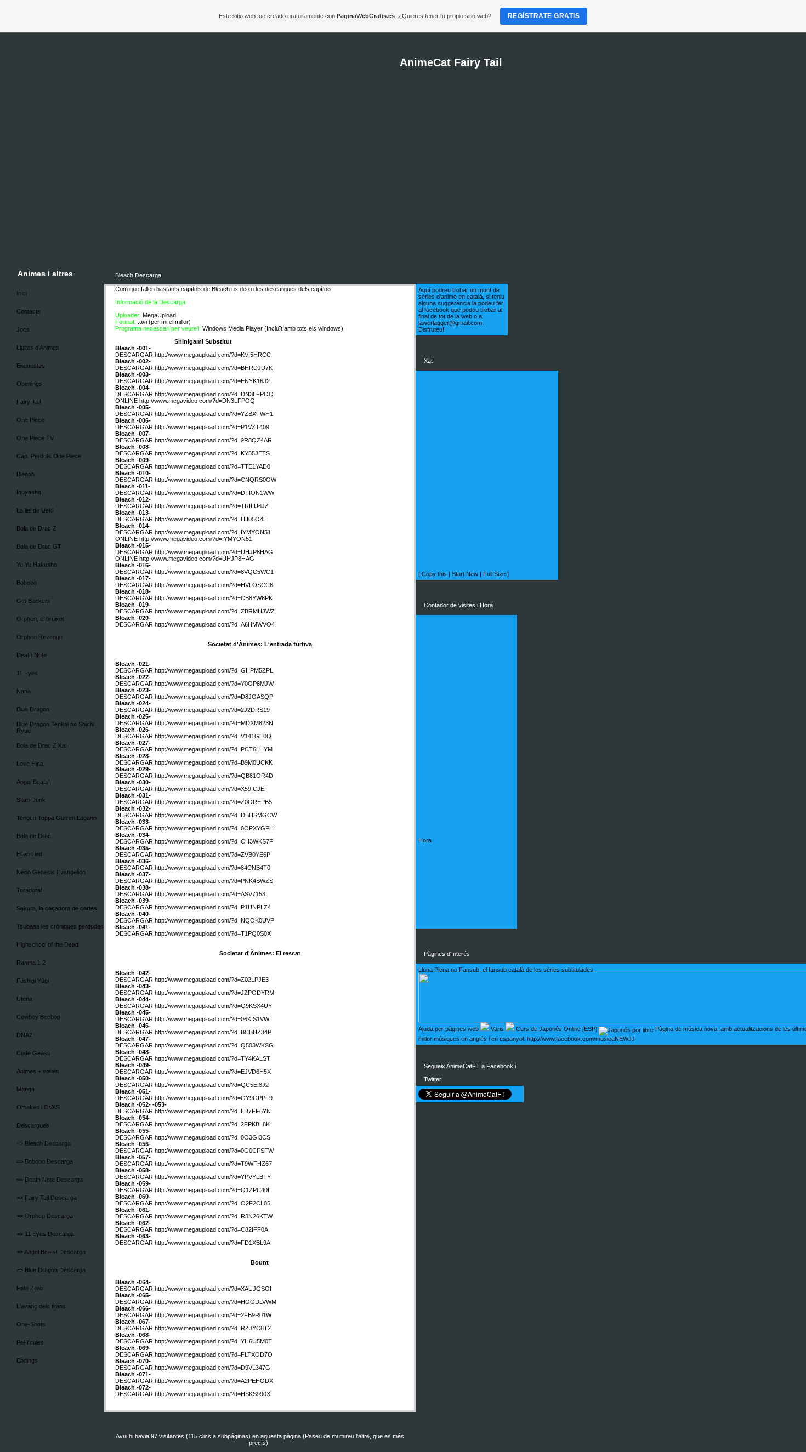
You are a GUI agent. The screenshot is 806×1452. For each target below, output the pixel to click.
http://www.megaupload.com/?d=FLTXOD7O (214, 1354)
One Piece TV (35, 438)
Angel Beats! (33, 781)
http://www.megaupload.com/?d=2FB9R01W (213, 1315)
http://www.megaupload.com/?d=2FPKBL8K (212, 1124)
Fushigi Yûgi (32, 980)
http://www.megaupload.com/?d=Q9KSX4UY (213, 1006)
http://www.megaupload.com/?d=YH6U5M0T (213, 1341)
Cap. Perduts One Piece (48, 456)
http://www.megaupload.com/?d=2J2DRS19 (212, 710)
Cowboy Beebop (38, 1016)
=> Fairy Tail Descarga (46, 1197)
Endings (27, 1360)
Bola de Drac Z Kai (41, 745)
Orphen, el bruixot (40, 619)
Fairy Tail (28, 401)
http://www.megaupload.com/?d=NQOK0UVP (214, 920)
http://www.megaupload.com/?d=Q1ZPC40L (213, 1190)
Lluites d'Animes (37, 347)
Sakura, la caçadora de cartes (56, 908)
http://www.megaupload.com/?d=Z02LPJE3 (212, 979)
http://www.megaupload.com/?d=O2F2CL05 (212, 1203)
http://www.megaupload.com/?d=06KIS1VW (212, 1019)
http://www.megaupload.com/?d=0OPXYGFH (214, 828)
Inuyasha (28, 492)
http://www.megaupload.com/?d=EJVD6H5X (213, 1071)
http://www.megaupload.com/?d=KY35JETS (212, 453)
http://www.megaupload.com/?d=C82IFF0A (211, 1229)
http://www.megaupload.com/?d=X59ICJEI (210, 788)
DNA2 (24, 1035)
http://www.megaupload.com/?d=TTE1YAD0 (212, 466)
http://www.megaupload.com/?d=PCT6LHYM (214, 749)
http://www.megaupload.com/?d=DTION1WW (214, 492)
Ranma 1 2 (31, 962)
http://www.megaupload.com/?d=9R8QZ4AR (213, 440)
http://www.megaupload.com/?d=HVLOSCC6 (214, 585)
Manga (25, 1089)
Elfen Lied (29, 854)
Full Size (494, 574)
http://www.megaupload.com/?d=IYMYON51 (213, 532)
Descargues (32, 1125)
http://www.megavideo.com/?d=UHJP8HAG (196, 558)
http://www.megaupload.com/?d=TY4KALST (212, 1058)
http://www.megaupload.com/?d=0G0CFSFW (214, 1150)
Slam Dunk (31, 799)
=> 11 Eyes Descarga (45, 1234)
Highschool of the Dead (47, 944)
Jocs (23, 329)
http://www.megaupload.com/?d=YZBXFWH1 (214, 414)
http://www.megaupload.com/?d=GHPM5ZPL (214, 670)
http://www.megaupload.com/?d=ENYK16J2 (212, 381)
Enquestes (30, 365)
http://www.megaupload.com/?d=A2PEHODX (214, 1380)
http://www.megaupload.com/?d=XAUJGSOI (213, 1288)
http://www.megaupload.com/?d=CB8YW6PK (214, 598)
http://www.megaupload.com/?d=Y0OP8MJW (214, 683)
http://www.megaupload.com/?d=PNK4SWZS (214, 881)
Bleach (25, 474)
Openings (29, 383)
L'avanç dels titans (41, 1306)
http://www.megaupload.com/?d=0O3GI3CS (212, 1137)
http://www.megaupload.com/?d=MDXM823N (214, 723)
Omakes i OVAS (38, 1107)
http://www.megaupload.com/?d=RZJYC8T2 (213, 1328)
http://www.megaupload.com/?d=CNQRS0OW (215, 479)
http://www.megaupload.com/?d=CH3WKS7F (214, 841)
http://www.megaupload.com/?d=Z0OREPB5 (213, 802)
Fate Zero (29, 1288)
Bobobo (26, 582)
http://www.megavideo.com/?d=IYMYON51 (195, 539)
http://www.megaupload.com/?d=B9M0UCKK (214, 762)
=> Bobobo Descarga (44, 1161)
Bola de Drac (33, 836)
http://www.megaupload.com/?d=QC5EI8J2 (212, 1084)
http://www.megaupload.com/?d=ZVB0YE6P (212, 854)
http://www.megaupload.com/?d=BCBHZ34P (213, 1032)
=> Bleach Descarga (43, 1143)
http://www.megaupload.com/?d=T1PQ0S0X (213, 933)
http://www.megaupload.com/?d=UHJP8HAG (214, 552)
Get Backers (33, 600)
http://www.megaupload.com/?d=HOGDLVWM (215, 1302)
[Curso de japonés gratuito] (626, 1029)
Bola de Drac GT (38, 546)
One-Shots (31, 1324)
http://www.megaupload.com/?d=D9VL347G (212, 1367)
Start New (465, 574)
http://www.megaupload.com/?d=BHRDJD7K (214, 368)
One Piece (30, 420)
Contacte (28, 311)
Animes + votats (37, 1071)
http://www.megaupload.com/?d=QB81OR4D (214, 775)
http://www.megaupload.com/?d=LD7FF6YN (213, 1111)
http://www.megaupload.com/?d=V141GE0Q (213, 736)
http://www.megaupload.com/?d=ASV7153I (211, 894)
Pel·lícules (30, 1342)
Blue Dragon (32, 709)
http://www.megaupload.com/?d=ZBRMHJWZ (215, 611)
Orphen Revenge (39, 637)
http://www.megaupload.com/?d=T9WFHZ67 (213, 1163)
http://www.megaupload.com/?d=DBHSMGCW (216, 815)
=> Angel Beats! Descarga (51, 1252)
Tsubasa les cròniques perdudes (60, 926)
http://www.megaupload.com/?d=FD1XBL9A (212, 1242)
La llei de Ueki (34, 510)
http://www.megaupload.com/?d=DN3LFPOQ (214, 394)
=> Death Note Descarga (49, 1179)
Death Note (31, 655)
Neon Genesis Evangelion (51, 872)
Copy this (434, 574)
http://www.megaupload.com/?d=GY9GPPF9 (214, 1098)
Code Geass (33, 1053)
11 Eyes (27, 673)
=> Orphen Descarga (44, 1215)
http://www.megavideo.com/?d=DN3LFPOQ (197, 400)
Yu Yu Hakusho (36, 564)
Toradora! (29, 890)
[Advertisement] (412, 181)
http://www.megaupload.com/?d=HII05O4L (210, 519)
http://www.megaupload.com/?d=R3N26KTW (214, 1216)
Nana (23, 691)
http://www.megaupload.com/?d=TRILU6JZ (212, 506)
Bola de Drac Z (36, 528)
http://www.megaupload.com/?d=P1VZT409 (212, 427)
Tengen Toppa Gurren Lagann (56, 818)
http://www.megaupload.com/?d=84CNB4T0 (212, 867)
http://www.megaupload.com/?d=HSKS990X (212, 1394)
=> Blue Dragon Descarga (51, 1270)
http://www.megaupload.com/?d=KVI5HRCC (213, 354)
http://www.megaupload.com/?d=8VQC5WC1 (214, 571)
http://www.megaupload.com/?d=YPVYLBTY (213, 1177)
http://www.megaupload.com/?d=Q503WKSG (214, 1045)
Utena (24, 998)
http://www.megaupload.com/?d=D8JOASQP (214, 696)
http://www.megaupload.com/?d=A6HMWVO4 (215, 624)
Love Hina (29, 763)
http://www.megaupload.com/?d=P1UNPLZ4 (213, 907)
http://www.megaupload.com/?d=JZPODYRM (214, 992)
